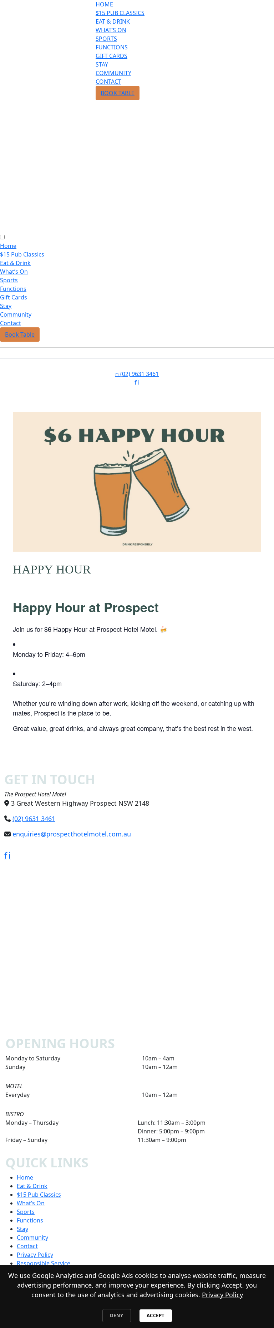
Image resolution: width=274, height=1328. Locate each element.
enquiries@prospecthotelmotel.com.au (71, 834)
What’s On (111, 30)
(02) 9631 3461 (137, 374)
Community (113, 73)
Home (104, 4)
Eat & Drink (113, 21)
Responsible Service (43, 1263)
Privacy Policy (35, 1255)
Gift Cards (111, 56)
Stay (102, 64)
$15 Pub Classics (120, 13)
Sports (106, 39)
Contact (108, 82)
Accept (156, 1315)
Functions (112, 47)
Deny (116, 1315)
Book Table (118, 93)
